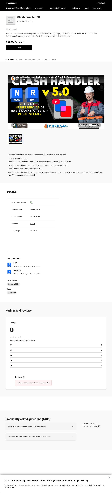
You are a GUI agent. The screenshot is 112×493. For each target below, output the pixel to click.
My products (97, 8)
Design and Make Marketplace (18, 8)
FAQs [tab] (54, 59)
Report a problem (90, 426)
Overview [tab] (10, 59)
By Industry (39, 8)
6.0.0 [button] (32, 223)
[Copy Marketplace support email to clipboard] (99, 426)
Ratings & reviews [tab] (32, 59)
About (87, 8)
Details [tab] (19, 59)
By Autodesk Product (57, 8)
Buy (19, 47)
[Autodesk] (11, 3)
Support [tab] (45, 59)
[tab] (15, 138)
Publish (75, 8)
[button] (41, 426)
